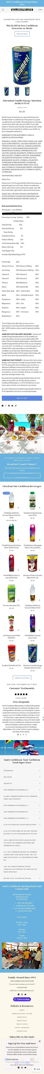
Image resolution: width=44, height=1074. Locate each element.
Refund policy (22, 1017)
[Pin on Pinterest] (9, 405)
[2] (23, 734)
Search (22, 1010)
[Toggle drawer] (3, 9)
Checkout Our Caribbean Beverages (22, 486)
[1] (20, 734)
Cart (40, 9)
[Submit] (35, 1059)
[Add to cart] (18, 507)
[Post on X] (5, 405)
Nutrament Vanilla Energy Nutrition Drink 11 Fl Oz (22, 102)
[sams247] (22, 10)
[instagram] (22, 1067)
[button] (15, 405)
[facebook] (18, 1067)
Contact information (22, 1027)
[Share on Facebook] (2, 405)
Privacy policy (22, 1020)
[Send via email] (12, 405)
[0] (18, 734)
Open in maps (22, 917)
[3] (26, 734)
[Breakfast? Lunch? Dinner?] (22, 434)
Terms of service (22, 1024)
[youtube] (25, 1067)
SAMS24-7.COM (22, 107)
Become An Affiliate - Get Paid (22, 1013)
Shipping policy (22, 1031)
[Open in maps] (22, 955)
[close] (40, 1041)
